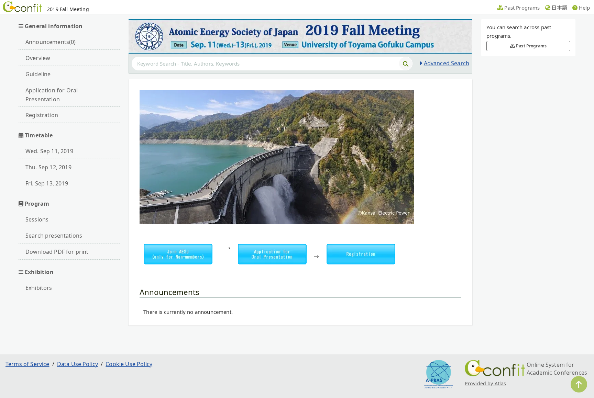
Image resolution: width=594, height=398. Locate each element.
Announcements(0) (50, 42)
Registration (41, 115)
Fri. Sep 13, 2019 (46, 183)
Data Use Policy (77, 364)
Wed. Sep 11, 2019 (49, 151)
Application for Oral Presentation (51, 95)
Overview (37, 58)
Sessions (36, 219)
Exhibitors (38, 288)
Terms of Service (28, 364)
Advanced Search (446, 63)
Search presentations (53, 235)
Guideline (38, 74)
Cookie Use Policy (129, 364)
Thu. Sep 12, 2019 (48, 167)
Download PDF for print (57, 251)
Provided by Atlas (485, 383)
